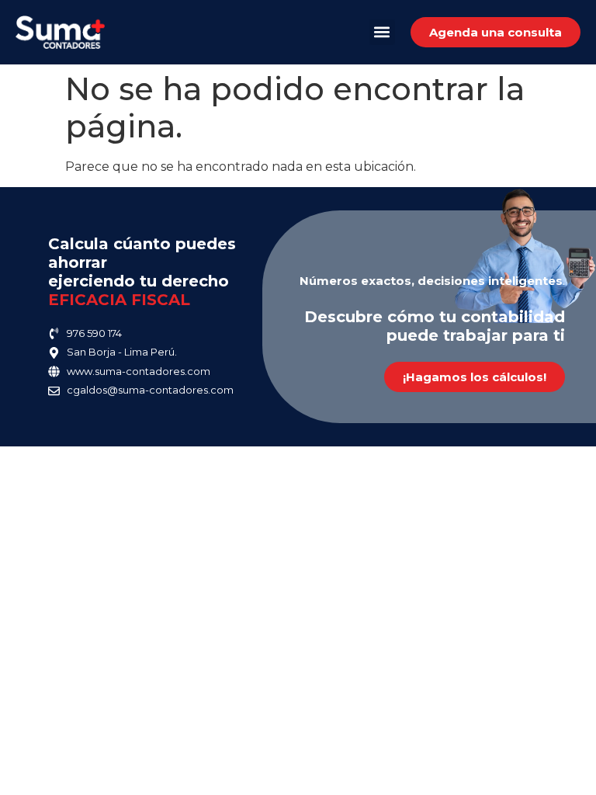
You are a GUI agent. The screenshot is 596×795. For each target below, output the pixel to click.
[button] (382, 32)
